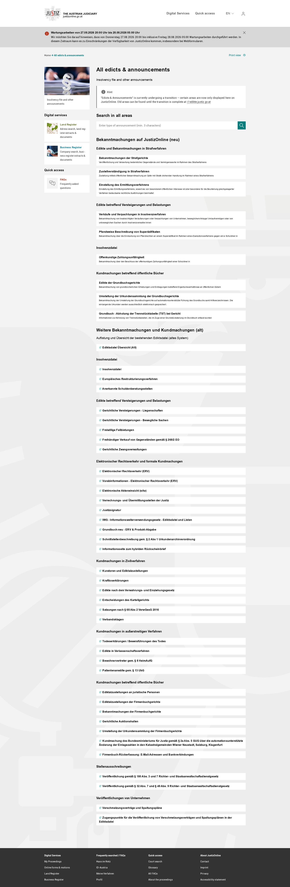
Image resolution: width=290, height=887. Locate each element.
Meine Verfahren (105, 873)
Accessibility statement (213, 879)
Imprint (204, 867)
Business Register (54, 879)
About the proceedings (160, 879)
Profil (99, 879)
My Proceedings (52, 861)
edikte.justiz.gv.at (200, 101)
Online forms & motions (57, 867)
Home (47, 55)
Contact (204, 861)
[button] (244, 32)
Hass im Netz (103, 861)
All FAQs (153, 873)
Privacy (204, 873)
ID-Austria (102, 867)
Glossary (153, 867)
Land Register (51, 873)
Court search (155, 861)
